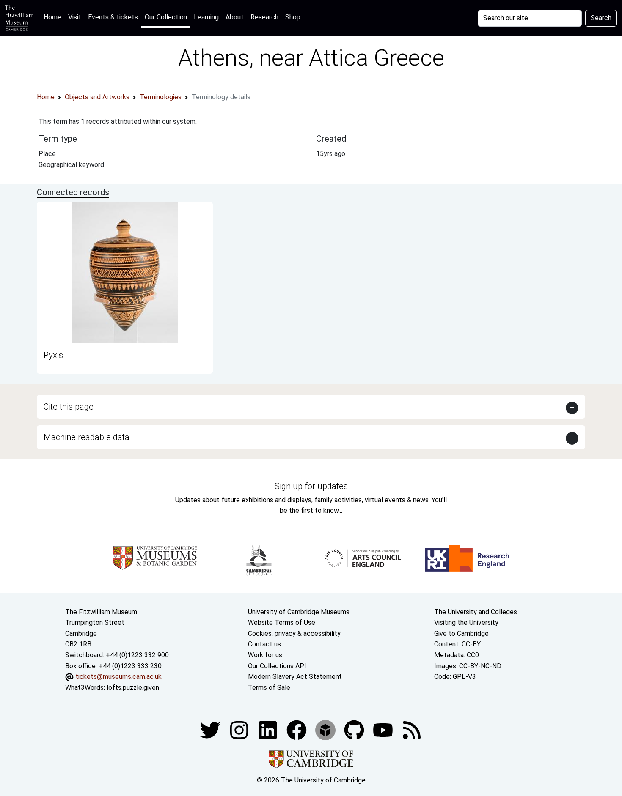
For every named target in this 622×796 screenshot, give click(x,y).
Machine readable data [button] (86, 437)
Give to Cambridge (461, 633)
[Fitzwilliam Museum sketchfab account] (326, 730)
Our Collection (166, 17)
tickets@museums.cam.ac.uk (118, 677)
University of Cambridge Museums (299, 612)
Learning (206, 17)
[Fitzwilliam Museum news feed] (411, 730)
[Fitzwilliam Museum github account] (355, 730)
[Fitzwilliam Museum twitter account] (211, 730)
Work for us (265, 655)
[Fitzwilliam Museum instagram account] (240, 730)
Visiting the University (466, 622)
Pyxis (53, 355)
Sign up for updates (311, 486)
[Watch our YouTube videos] (383, 730)
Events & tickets (113, 17)
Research (264, 17)
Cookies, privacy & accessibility (294, 633)
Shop (292, 17)
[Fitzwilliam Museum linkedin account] (297, 730)
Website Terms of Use (281, 622)
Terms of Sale (269, 688)
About (235, 17)
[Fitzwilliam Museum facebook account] (268, 730)
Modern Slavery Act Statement (295, 677)
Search (601, 18)
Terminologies (161, 97)
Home (54, 17)
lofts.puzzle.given (133, 688)
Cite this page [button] (69, 407)
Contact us (264, 644)
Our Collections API (277, 666)
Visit (74, 17)
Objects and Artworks (97, 97)
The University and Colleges (475, 612)
